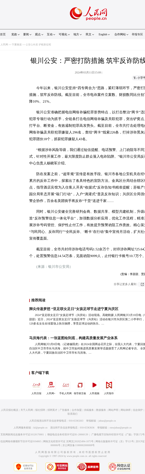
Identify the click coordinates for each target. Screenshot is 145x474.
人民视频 (94, 393)
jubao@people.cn (107, 420)
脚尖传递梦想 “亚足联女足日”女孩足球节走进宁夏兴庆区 (73, 309)
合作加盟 (77, 410)
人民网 (4, 44)
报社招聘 (40, 410)
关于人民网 (27, 410)
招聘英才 (52, 410)
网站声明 (113, 410)
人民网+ (51, 393)
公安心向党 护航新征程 (38, 44)
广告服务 (64, 410)
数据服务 (101, 410)
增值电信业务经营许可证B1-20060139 (67, 434)
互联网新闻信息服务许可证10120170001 (22, 434)
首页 (3, 34)
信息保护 (138, 410)
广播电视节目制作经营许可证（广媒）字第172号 (118, 434)
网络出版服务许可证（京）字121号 (114, 441)
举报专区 (137, 34)
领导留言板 (80, 393)
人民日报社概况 (9, 410)
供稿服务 (89, 410)
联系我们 (72, 414)
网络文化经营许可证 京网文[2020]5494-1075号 (68, 441)
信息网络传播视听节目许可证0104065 (20, 441)
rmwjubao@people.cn (121, 427)
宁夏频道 (17, 44)
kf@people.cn (40, 427)
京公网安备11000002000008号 (78, 445)
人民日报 (36, 393)
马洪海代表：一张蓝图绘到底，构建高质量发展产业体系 (73, 338)
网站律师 (125, 410)
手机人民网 (65, 393)
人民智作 (109, 393)
